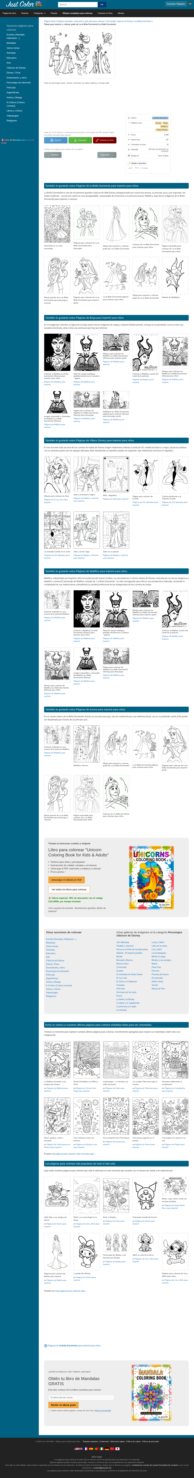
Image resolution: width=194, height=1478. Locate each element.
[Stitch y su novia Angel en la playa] (87, 1213)
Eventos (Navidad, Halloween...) (61, 939)
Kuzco (119, 996)
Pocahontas (157, 978)
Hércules (120, 989)
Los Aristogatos (159, 953)
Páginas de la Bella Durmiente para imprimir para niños (107, 185)
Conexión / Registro (176, 4)
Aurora (158, 123)
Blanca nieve (122, 964)
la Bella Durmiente (143, 21)
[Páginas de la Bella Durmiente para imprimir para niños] (45, 1345)
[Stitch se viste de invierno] (146, 1251)
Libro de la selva (159, 946)
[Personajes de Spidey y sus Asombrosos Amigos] (116, 1251)
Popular (54, 13)
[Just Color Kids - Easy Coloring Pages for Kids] (78, 1449)
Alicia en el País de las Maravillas (132, 949)
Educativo (50, 953)
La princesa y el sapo (126, 1006)
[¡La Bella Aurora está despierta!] (146, 240)
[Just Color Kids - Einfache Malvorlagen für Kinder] (107, 1449)
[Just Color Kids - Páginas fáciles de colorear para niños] (91, 1449)
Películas (50, 975)
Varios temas (52, 946)
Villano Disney (162, 130)
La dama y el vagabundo (127, 1003)
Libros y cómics (53, 989)
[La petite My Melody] (87, 1269)
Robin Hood (157, 981)
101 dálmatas (122, 942)
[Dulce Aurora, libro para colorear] (146, 291)
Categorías (38, 13)
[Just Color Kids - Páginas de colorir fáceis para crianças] (96, 1449)
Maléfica (164, 126)
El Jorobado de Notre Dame (129, 974)
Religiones (51, 996)
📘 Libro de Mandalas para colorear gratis (17, 141)
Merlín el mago (158, 956)
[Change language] (190, 3)
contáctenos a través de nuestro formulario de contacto (155, 1465)
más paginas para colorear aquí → (71, 1291)
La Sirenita (121, 1010)
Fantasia (120, 985)
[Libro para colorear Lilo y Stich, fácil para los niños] (175, 1269)
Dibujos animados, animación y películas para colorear (80, 21)
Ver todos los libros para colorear (69, 889)
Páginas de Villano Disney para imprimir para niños (105, 440)
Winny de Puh (158, 989)
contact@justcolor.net (102, 1468)
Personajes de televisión (57, 971)
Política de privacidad (102, 1411)
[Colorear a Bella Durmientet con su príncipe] (175, 242)
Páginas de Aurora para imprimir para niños (100, 709)
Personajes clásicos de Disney (120, 21)
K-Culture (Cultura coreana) (59, 985)
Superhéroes (52, 978)
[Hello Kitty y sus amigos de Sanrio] (57, 1213)
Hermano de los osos (126, 992)
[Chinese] (112, 1449)
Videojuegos (52, 992)
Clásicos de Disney (55, 960)
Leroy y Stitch (158, 942)
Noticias (24, 13)
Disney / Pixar (52, 964)
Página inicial (49, 21)
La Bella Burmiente (160, 118)
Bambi (119, 956)
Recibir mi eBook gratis (63, 1405)
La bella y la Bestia (125, 999)
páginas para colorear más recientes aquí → (76, 1154)
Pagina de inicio (9, 13)
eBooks (121, 13)
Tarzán (155, 985)
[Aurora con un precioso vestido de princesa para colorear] (116, 242)
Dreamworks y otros (55, 968)
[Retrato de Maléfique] (175, 293)
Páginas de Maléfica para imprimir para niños (101, 571)
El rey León (121, 978)
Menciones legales (118, 1441)
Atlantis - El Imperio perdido (129, 953)
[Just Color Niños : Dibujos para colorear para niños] (24, 4)
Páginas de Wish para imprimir (116, 499)
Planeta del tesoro (160, 974)
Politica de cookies (133, 1441)
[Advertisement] (80, 107)
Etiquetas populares (90, 1441)
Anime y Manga (53, 982)
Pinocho (155, 971)
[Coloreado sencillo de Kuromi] (146, 1213)
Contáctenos (104, 1441)
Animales (50, 950)
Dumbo (119, 971)
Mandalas (50, 943)
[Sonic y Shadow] (116, 1213)
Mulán (154, 964)
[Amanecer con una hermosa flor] (87, 293)
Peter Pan (156, 967)
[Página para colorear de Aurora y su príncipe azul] (87, 239)
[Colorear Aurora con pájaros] (116, 293)
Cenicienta (121, 967)
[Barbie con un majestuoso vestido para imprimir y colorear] (57, 1270)
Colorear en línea (105, 13)
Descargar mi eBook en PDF (66, 880)
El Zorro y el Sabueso (126, 981)
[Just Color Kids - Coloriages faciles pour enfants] (86, 1449)
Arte (48, 957)
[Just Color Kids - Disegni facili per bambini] (102, 1449)
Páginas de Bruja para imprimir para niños (100, 317)
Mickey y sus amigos (161, 960)
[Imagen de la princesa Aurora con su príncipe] (57, 293)
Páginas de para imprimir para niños (74, 1345)
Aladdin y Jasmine (125, 946)
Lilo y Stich (157, 949)
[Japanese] (117, 1449)
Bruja (165, 123)
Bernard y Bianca (124, 960)
